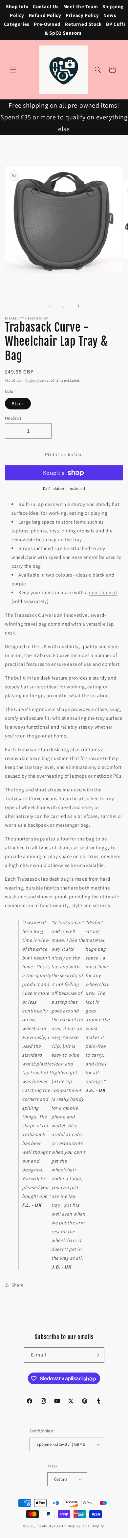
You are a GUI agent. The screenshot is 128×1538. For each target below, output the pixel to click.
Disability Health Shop (55, 1526)
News (109, 15)
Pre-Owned (47, 24)
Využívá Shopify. (90, 1526)
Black (18, 403)
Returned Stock (83, 24)
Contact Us (46, 6)
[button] (13, 69)
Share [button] (17, 1285)
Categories (17, 24)
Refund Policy (45, 15)
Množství (13, 418)
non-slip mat (103, 592)
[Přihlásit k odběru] (97, 1355)
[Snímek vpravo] (78, 306)
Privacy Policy (82, 15)
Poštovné (32, 380)
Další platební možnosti (64, 488)
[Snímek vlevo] (49, 306)
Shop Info (17, 6)
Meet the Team (80, 6)
